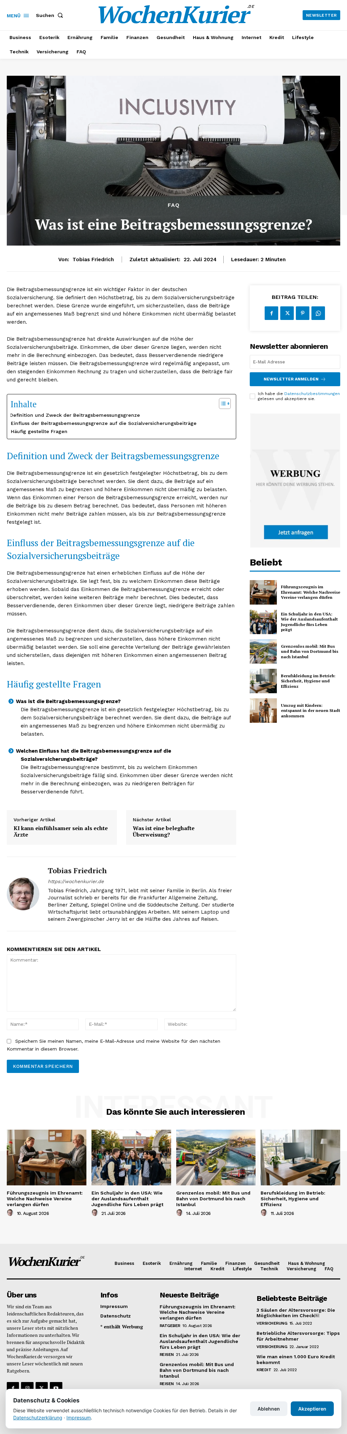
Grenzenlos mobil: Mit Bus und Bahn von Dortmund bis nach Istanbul (309, 651)
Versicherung (272, 1323)
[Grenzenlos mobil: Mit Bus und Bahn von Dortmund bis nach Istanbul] (263, 651)
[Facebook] (271, 313)
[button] (51, 15)
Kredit (264, 1369)
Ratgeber (170, 1325)
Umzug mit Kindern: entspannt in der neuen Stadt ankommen (310, 710)
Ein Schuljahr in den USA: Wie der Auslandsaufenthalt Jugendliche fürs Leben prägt (309, 621)
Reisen (167, 1354)
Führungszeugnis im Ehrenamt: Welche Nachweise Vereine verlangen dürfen (310, 592)
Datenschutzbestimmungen (312, 393)
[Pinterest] (302, 313)
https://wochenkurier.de (76, 881)
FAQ (174, 205)
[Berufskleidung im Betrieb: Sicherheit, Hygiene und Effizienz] (263, 681)
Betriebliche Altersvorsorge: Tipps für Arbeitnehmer (298, 1336)
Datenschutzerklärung (37, 1417)
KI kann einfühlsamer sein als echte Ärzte (61, 831)
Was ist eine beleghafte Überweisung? (164, 831)
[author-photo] (11, 1213)
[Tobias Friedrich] (23, 894)
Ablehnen (269, 1409)
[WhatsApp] (318, 313)
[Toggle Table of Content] (221, 403)
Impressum (78, 1417)
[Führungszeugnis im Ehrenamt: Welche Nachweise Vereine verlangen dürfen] (263, 592)
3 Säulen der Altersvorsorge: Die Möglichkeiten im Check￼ (296, 1313)
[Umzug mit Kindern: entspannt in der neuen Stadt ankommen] (263, 710)
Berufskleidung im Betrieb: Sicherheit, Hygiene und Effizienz (308, 681)
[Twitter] (287, 313)
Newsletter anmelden (291, 379)
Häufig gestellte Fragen (39, 431)
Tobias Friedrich (93, 259)
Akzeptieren (312, 1409)
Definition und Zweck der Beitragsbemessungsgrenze (75, 415)
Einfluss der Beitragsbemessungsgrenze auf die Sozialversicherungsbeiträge (104, 423)
